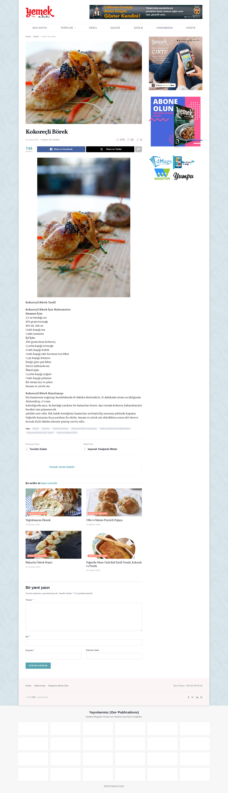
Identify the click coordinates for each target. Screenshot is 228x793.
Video (93, 28)
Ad (28, 636)
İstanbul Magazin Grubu (114, 786)
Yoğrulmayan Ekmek (38, 520)
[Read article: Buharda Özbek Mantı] (53, 545)
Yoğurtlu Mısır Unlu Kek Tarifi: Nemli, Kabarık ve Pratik (114, 564)
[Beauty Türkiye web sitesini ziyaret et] (33, 728)
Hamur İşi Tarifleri (48, 37)
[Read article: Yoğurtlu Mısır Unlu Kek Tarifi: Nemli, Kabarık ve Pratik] (114, 545)
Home (28, 37)
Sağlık (138, 28)
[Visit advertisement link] (145, 12)
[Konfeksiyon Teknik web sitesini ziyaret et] (162, 744)
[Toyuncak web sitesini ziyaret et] (162, 759)
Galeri (115, 28)
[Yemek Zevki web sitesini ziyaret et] (162, 728)
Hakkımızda (165, 28)
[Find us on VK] (197, 697)
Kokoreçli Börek (60, 429)
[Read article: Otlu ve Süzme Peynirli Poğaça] (114, 502)
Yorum (30, 599)
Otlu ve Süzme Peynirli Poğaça (104, 520)
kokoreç (45, 429)
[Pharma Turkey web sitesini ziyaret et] (98, 728)
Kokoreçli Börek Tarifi (67, 433)
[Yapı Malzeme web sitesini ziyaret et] (98, 774)
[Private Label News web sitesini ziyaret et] (65, 728)
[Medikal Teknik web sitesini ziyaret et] (130, 728)
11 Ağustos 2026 (93, 524)
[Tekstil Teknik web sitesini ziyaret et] (130, 744)
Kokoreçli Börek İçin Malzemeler (115, 429)
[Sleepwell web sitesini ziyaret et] (194, 744)
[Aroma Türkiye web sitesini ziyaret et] (98, 744)
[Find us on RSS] (201, 697)
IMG (34, 697)
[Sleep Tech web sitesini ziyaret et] (33, 759)
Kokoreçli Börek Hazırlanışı (84, 429)
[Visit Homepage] (40, 12)
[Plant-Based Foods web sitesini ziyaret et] (65, 744)
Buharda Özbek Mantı (39, 563)
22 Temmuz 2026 (33, 567)
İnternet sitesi (92, 650)
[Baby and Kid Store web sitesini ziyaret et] (194, 759)
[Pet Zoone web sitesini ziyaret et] (194, 774)
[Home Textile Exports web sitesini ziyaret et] (98, 759)
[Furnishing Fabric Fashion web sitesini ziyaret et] (130, 759)
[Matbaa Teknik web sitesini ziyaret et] (65, 774)
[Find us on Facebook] (188, 697)
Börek (35, 429)
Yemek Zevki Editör (62, 467)
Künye (191, 28)
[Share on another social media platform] (138, 149)
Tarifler (66, 28)
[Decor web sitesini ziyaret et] (65, 759)
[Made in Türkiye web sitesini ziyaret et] (162, 774)
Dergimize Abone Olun (58, 686)
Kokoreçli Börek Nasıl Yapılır (40, 433)
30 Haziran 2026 (93, 570)
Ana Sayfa (39, 28)
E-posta (30, 650)
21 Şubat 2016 (32, 140)
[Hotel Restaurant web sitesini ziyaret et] (194, 728)
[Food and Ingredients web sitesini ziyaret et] (33, 744)
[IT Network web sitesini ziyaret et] (33, 774)
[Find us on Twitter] (192, 697)
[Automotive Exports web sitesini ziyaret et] (130, 774)
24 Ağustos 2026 (33, 524)
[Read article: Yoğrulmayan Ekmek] (53, 502)
